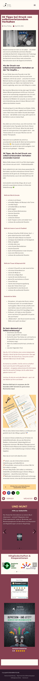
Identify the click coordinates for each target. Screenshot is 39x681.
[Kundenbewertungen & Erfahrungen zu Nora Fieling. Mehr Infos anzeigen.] (19, 588)
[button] (4, 493)
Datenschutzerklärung (10, 675)
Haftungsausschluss (16, 678)
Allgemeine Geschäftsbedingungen (26, 675)
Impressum (25, 678)
